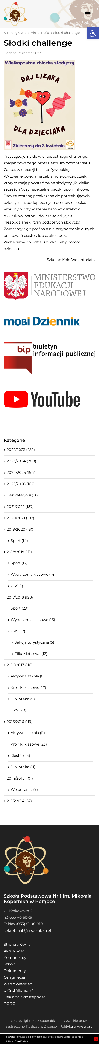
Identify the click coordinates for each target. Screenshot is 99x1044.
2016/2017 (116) (19, 665)
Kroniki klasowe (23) (29, 744)
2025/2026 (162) (21, 484)
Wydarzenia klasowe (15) (33, 620)
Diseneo (50, 1026)
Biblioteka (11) (23, 767)
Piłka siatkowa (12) (31, 654)
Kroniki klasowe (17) (28, 687)
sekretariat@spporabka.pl (27, 930)
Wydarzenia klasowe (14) (33, 574)
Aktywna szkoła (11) (28, 733)
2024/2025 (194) (21, 472)
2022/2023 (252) (21, 449)
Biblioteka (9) (23, 699)
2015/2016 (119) (19, 721)
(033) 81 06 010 (29, 924)
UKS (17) (18, 631)
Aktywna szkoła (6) (27, 676)
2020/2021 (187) (20, 518)
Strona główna (15, 33)
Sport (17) (19, 563)
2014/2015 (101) (20, 778)
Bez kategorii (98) (23, 495)
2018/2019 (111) (19, 552)
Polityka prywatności (76, 1026)
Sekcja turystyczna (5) (34, 642)
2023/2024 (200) (21, 461)
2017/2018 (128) (20, 597)
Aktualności (40, 33)
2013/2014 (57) (19, 801)
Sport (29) (19, 608)
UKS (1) (17, 586)
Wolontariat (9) (24, 789)
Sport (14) (19, 540)
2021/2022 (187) (20, 506)
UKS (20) (18, 710)
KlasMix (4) (20, 756)
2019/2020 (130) (21, 529)
